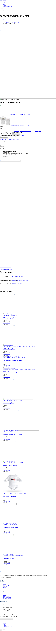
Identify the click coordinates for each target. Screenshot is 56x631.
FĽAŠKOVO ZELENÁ (17, 276)
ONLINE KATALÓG (7, 6)
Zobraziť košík (3, 618)
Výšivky (4, 587)
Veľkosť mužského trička (6, 133)
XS (13, 280)
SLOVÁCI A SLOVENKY (29, 346)
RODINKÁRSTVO (19, 555)
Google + (14, 139)
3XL (24, 280)
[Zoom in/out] (0, 629)
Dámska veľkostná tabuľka (6, 269)
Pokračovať (10, 618)
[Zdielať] (3, 629)
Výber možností (6, 323)
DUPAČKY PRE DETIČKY (9, 357)
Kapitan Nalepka (6, 593)
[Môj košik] (28, 10)
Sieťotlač (4, 584)
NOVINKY (22, 131)
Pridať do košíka (4, 138)
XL (19, 280)
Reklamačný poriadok (7, 598)
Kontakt (4, 5)
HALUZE (16, 131)
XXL (21, 280)
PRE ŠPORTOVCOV (17, 346)
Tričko (36, 131)
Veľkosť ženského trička (6, 135)
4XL (27, 280)
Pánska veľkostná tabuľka (5, 267)
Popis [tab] (4, 141)
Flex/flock (5, 586)
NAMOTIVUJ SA (7, 315)
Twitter (6, 139)
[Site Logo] (3, 0)
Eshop (4, 4)
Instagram (8, 577)
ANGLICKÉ (5, 369)
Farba (6, 132)
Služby (4, 2)
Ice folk (4, 595)
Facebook (2, 139)
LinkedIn (10, 139)
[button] (1, 620)
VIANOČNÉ (28, 131)
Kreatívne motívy (6, 596)
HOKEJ (4, 346)
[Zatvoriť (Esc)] (4, 629)
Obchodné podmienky (7, 597)
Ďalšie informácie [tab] (6, 143)
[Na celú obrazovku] (1, 629)
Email (17, 139)
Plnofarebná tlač (6, 585)
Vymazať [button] (22, 135)
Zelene (40, 131)
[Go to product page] (29, 304)
